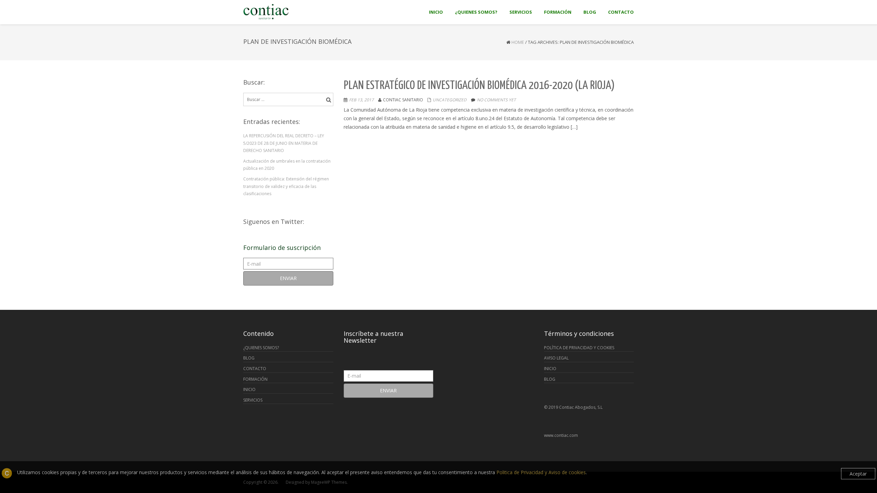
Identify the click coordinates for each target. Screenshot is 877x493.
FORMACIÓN (255, 379)
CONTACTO (254, 368)
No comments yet (496, 100)
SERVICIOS (252, 400)
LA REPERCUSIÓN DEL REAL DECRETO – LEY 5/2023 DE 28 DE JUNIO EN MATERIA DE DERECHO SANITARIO (283, 143)
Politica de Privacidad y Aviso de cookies (541, 472)
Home (517, 42)
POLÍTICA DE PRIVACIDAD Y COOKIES (579, 348)
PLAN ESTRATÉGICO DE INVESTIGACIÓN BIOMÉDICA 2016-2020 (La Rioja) (479, 85)
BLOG (249, 358)
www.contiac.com (561, 435)
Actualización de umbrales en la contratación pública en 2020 (287, 165)
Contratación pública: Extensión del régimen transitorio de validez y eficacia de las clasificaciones (286, 186)
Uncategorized (450, 100)
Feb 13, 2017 (361, 100)
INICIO (249, 389)
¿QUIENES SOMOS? (261, 348)
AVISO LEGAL (556, 358)
